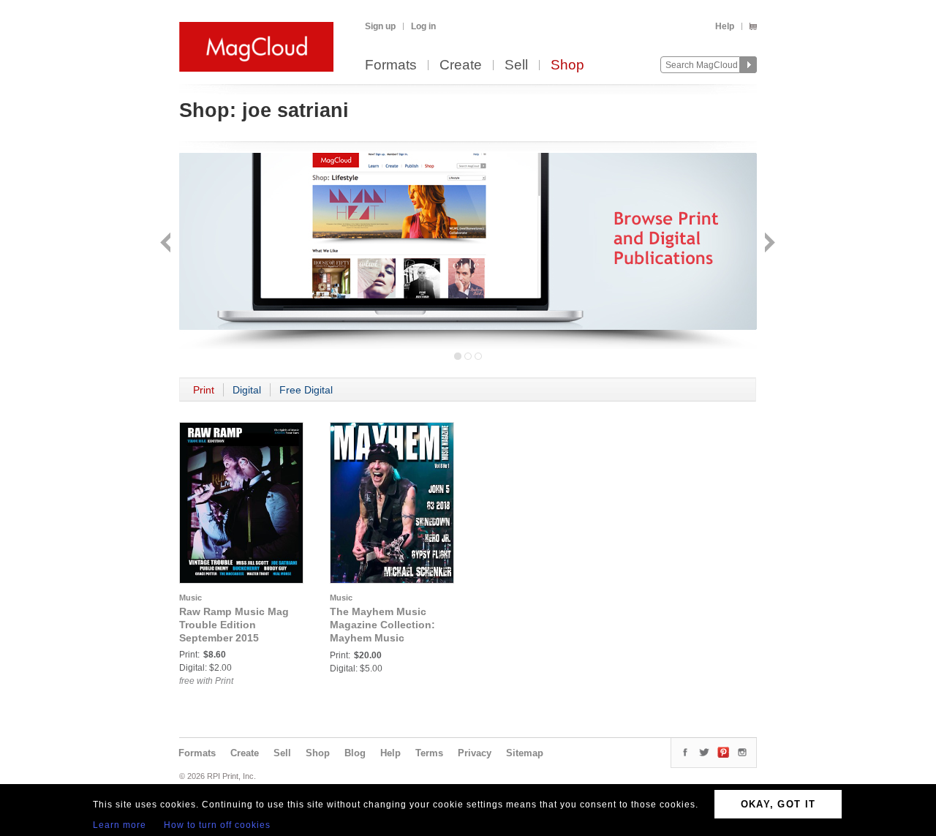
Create (460, 65)
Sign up (380, 26)
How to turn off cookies (217, 825)
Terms (429, 752)
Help (724, 26)
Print (203, 390)
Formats (391, 65)
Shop (567, 65)
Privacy (474, 752)
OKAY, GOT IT (778, 804)
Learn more (119, 825)
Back (167, 243)
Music (190, 597)
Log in (423, 26)
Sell (516, 65)
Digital (247, 390)
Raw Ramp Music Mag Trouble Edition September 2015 (234, 625)
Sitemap (524, 752)
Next (768, 243)
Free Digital (306, 390)
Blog (355, 752)
